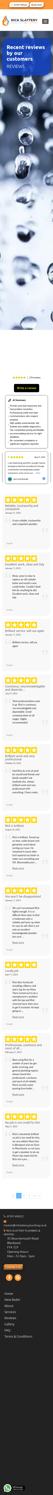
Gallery (9, 1324)
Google (9, 543)
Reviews (10, 1318)
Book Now (36, 4)
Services (10, 1312)
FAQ (7, 1330)
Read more (18, 868)
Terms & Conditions (18, 1336)
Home (8, 1293)
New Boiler (12, 1299)
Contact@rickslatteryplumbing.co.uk (25, 1225)
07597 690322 (20, 4)
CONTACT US (13, 1266)
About (9, 1306)
